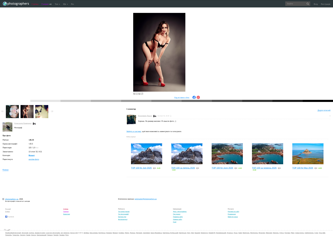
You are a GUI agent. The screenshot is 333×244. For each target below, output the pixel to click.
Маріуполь (246, 233)
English (7, 211)
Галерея (46, 4)
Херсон (33, 235)
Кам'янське (182, 233)
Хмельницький (41, 235)
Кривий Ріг (212, 233)
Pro (72, 4)
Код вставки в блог (181, 98)
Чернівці (62, 235)
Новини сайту (177, 219)
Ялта (67, 235)
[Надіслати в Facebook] (194, 98)
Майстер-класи (233, 217)
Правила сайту (178, 217)
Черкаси (50, 235)
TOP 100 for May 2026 (302, 168)
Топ (57, 4)
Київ (192, 233)
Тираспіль (15, 235)
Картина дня (122, 217)
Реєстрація (325, 4)
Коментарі (66, 214)
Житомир (139, 233)
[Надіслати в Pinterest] (198, 98)
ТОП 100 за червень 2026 (264, 168)
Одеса (281, 233)
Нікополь (276, 233)
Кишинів (197, 233)
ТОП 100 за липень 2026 (183, 168)
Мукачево (262, 233)
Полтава (287, 233)
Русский (8, 209)
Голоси (5, 170)
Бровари (109, 233)
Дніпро (127, 233)
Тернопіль (8, 235)
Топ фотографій (123, 214)
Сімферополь (309, 233)
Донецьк (132, 233)
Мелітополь (254, 233)
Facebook (10, 217)
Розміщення (232, 214)
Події (174, 222)
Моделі (32, 155)
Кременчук (204, 233)
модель (31, 233)
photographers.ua (11, 199)
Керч (188, 233)
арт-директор (65, 233)
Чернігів (55, 235)
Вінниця (115, 233)
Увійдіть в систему (133, 131)
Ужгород (22, 235)
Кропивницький (221, 233)
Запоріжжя (146, 233)
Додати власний (324, 110)
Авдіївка (86, 233)
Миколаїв (269, 233)
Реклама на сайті (233, 211)
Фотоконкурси (122, 219)
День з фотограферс (180, 211)
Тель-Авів (322, 233)
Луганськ (230, 233)
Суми (316, 233)
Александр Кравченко (22, 123)
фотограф (25, 233)
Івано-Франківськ (156, 233)
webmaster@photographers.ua (146, 199)
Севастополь (299, 233)
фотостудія (74, 233)
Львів (240, 233)
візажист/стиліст (40, 233)
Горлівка (121, 233)
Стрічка (34, 4)
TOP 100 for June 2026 (222, 168)
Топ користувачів (123, 211)
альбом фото (34, 159)
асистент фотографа (53, 233)
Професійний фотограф (13, 233)
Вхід (316, 4)
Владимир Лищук (145, 116)
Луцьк (236, 233)
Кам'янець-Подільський (170, 233)
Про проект (176, 214)
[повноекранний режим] (142, 94)
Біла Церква (94, 233)
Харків (28, 235)
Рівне (292, 233)
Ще (65, 4)
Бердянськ (101, 233)
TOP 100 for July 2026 (141, 168)
